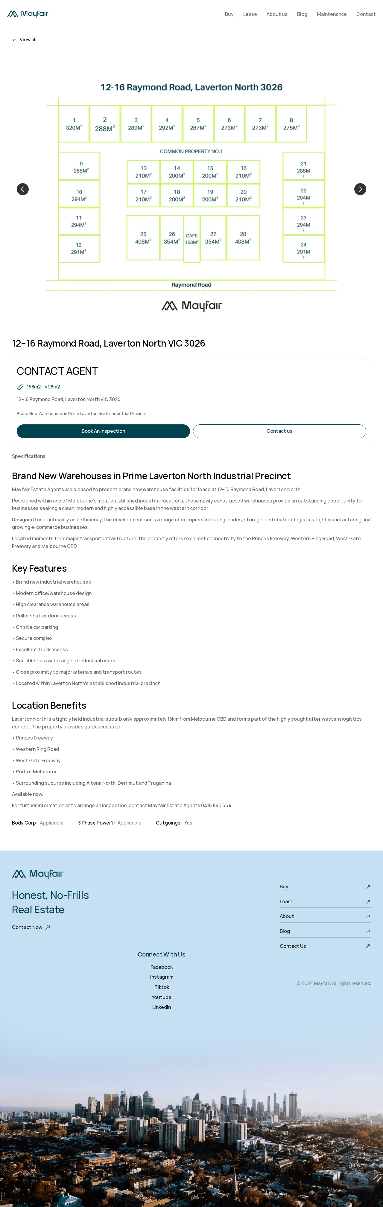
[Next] (360, 189)
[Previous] (23, 189)
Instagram (161, 977)
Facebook (162, 967)
